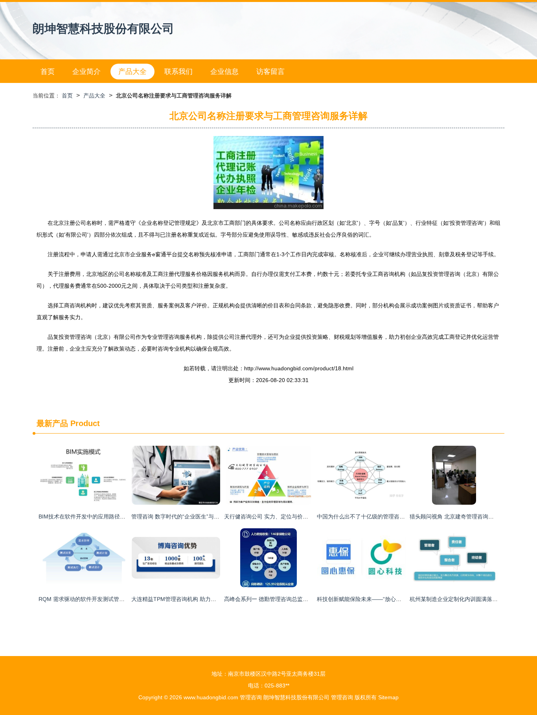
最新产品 (52, 423)
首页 (47, 71)
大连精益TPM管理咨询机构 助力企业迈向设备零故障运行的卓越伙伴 (215, 599)
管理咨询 (251, 697)
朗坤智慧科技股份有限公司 (103, 28)
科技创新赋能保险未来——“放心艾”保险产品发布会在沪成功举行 (396, 599)
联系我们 (178, 71)
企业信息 (224, 71)
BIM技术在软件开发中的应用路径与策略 (87, 516)
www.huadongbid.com (211, 697)
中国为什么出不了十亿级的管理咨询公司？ (369, 516)
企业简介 (86, 71)
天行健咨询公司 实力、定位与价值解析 (271, 516)
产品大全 (132, 71)
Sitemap (388, 697)
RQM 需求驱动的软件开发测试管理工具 (87, 599)
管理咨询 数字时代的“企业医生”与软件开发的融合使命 (197, 516)
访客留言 (270, 71)
